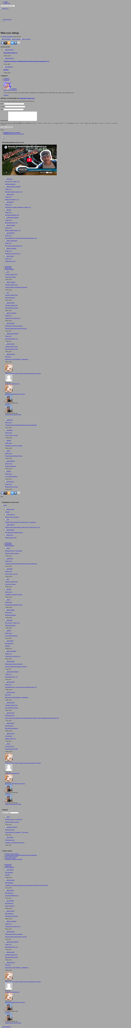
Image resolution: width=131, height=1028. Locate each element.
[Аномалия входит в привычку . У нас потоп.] (11, 827)
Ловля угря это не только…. (12, 517)
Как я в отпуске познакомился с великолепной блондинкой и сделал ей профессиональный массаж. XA (32, 718)
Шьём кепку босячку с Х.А (12, 199)
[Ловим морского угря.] (9, 535)
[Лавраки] (9, 509)
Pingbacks (6, 80)
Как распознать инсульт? (11, 308)
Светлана (13, 88)
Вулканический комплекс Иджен (13, 456)
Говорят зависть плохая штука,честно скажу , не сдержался (20, 522)
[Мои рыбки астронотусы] (8, 49)
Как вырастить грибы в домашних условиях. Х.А (18, 207)
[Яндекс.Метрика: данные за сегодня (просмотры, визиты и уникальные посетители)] (5, 1026)
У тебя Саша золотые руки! (12, 383)
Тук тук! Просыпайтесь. (11, 476)
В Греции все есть (9, 550)
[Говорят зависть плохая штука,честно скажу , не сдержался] (7, 519)
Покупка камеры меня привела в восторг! (16, 328)
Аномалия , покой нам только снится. (15, 842)
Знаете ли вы (8, 422)
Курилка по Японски (10, 466)
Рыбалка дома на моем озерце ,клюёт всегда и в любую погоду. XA (22, 527)
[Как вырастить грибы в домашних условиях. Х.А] (9, 202)
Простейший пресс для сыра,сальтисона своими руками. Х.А (21, 238)
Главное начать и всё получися (13, 414)
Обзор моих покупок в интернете (14, 326)
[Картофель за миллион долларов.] (8, 440)
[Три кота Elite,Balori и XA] (9, 890)
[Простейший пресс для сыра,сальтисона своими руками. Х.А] (10, 233)
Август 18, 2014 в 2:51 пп (10, 90)
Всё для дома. (8, 181)
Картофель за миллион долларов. (13, 445)
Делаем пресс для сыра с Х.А (12, 253)
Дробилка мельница (10, 184)
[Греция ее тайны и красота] (7, 548)
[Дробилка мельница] (8, 179)
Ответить (6, 95)
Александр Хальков (7, 36)
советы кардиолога (10, 297)
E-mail (3, 106)
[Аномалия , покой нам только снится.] (9, 837)
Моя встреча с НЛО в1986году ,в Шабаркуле (16, 359)
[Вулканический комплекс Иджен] (8, 450)
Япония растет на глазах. (11, 486)
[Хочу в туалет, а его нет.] (9, 430)
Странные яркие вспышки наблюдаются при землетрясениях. (21, 425)
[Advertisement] (94, 14)
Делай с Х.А (7, 3)
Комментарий (4, 120)
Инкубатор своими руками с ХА (13, 191)
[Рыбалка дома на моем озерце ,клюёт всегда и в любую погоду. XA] (9, 524)
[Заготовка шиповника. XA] (8, 209)
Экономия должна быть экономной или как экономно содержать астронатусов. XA (26, 61)
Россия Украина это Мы (11, 749)
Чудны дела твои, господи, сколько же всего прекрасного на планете (23, 373)
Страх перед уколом (10, 277)
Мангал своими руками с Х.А (13, 230)
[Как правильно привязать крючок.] (9, 530)
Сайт (2, 109)
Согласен (7, 404)
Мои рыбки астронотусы (10, 52)
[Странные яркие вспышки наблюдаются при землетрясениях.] (9, 420)
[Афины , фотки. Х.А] (9, 733)
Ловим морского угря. (11, 537)
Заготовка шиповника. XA (12, 215)
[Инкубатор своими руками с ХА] (12, 186)
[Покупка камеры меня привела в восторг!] (9, 323)
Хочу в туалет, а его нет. (11, 435)
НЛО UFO (8, 356)
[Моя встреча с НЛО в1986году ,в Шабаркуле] (10, 354)
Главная (6, 1)
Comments (6, 78)
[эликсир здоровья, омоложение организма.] (10, 282)
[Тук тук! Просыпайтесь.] (8, 471)
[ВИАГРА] (8, 66)
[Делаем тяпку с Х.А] (9, 256)
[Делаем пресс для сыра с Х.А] (10, 248)
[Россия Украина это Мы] (7, 743)
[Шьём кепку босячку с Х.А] (9, 194)
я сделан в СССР (9, 746)
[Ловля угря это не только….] (10, 514)
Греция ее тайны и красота (12, 553)
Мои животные (8, 19)
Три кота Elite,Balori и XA (11, 895)
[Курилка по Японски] (10, 461)
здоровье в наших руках (11, 274)
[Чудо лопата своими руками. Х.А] (11, 240)
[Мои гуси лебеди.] (9, 900)
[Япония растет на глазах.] (9, 481)
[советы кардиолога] (7, 292)
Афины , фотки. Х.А (10, 738)
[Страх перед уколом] (7, 271)
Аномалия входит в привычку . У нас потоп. (16, 832)
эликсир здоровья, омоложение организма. (16, 287)
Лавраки (7, 512)
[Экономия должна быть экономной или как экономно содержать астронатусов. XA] (8, 58)
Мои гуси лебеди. (9, 905)
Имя (2, 103)
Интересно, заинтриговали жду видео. (15, 394)
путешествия (18, 550)
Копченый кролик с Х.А (11, 222)
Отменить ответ (30, 98)
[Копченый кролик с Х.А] (12, 217)
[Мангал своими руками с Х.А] (10, 225)
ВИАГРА (6, 69)
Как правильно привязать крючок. (14, 532)
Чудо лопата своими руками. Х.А (13, 245)
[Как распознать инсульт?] (9, 302)
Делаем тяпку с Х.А (10, 261)
